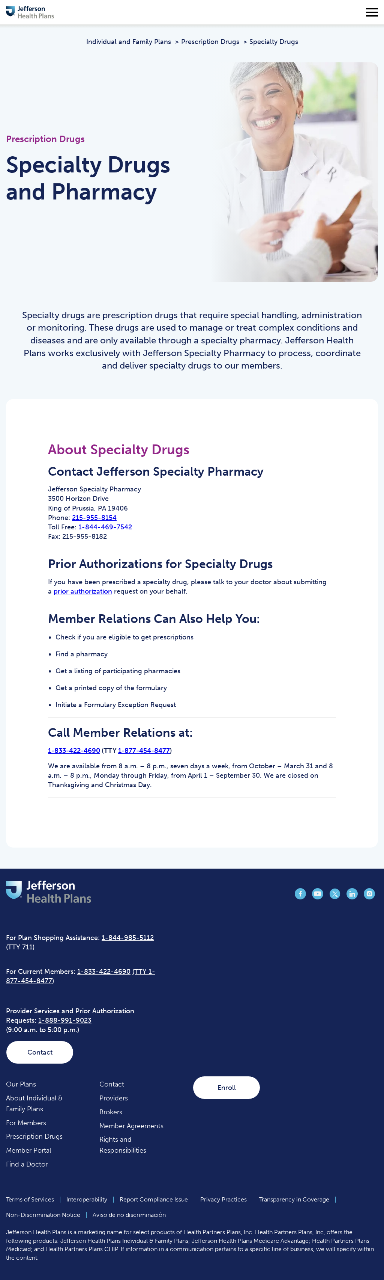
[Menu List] (372, 12)
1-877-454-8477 (144, 751)
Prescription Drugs (34, 1136)
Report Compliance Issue (154, 1199)
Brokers (110, 1112)
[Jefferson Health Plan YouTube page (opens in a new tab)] (317, 897)
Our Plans (21, 1084)
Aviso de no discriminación (129, 1214)
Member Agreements (131, 1126)
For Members (26, 1123)
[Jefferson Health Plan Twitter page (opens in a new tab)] (334, 897)
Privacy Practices (223, 1199)
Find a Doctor (27, 1164)
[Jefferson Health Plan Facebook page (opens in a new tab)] (300, 897)
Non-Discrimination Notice (43, 1214)
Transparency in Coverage (294, 1199)
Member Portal (28, 1150)
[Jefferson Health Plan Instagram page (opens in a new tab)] (369, 897)
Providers (113, 1098)
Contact (39, 1052)
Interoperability (86, 1199)
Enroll (227, 1088)
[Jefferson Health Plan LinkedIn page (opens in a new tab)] (352, 897)
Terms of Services (30, 1199)
